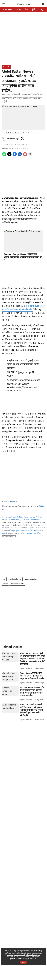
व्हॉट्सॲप (5, 533)
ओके (23, 962)
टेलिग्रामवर (36, 530)
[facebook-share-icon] (15, 155)
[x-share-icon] (9, 155)
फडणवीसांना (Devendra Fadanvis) (17, 309)
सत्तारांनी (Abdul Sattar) (34, 306)
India (23, 519)
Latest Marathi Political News (17, 516)
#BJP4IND (12, 372)
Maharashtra (15, 519)
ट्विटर (17, 530)
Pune (27, 519)
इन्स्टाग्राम (23, 530)
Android (37, 525)
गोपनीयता (33, 956)
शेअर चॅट (29, 530)
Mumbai (34, 519)
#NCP (10, 376)
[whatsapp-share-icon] (4, 155)
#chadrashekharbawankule (21, 380)
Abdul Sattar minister (17, 583)
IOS (3, 527)
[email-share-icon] (25, 155)
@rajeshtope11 (26, 372)
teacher (5, 583)
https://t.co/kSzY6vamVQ (23, 382)
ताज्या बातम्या (7, 9)
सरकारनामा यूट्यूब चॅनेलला (33, 533)
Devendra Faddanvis (14, 579)
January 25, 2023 (14, 390)
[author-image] (4, 138)
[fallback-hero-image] (10, 657)
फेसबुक (12, 530)
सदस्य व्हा (14, 501)
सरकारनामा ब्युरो (13, 138)
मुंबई (33, 9)
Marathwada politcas (30, 579)
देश (26, 9)
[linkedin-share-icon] (20, 155)
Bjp (4, 579)
